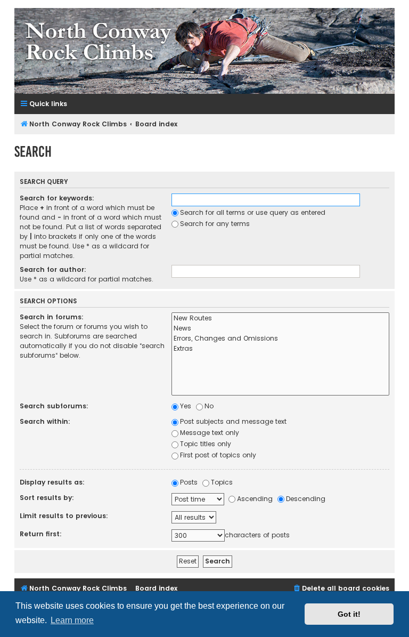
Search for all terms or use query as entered (252, 212)
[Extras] (280, 349)
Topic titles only (205, 443)
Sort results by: (47, 497)
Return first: (41, 533)
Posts (189, 482)
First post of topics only (218, 454)
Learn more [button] (72, 620)
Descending (305, 498)
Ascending (255, 498)
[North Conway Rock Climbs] (204, 51)
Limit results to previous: (64, 515)
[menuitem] (340, 589)
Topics (222, 482)
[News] (280, 329)
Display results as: (52, 482)
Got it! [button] (349, 614)
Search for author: (53, 269)
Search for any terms (215, 223)
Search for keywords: (57, 198)
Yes (185, 405)
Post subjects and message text (233, 421)
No (209, 405)
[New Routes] (280, 318)
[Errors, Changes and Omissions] (280, 339)
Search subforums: (54, 405)
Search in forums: (52, 316)
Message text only (209, 432)
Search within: (45, 421)
